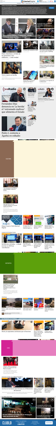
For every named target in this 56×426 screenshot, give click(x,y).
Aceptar (51, 7)
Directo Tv (37, 3)
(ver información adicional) (12, 11)
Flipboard (50, 1)
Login (55, 1)
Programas (19, 3)
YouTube (52, 1)
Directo (43, 1)
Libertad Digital (28, 1)
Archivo (23, 3)
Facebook (48, 1)
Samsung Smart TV (28, 3)
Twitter (49, 1)
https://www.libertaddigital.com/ (7, 8)
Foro (33, 3)
